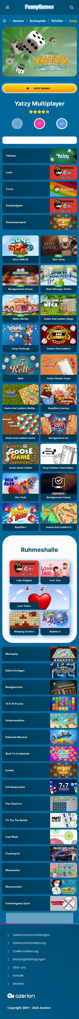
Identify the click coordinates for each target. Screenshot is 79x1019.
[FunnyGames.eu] (4, 21)
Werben (18, 984)
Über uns (19, 967)
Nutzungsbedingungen (29, 959)
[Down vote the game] (39, 123)
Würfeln (57, 21)
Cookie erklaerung (25, 951)
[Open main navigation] (7, 7)
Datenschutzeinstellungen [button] (31, 935)
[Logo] (39, 7)
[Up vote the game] (61, 123)
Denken (18, 21)
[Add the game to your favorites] (69, 34)
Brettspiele (38, 21)
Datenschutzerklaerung (29, 943)
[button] (71, 7)
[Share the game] (17, 123)
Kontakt (18, 975)
